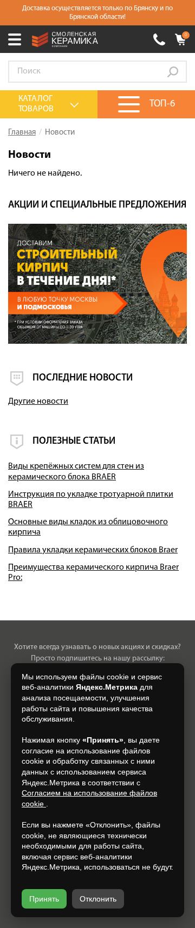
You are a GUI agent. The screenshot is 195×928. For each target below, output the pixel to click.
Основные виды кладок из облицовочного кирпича (88, 527)
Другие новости (38, 401)
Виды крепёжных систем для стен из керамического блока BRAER (76, 471)
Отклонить (98, 898)
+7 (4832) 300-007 (159, 39)
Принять (44, 898)
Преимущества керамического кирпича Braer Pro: (93, 572)
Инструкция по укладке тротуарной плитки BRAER (90, 499)
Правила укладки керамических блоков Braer (93, 550)
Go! (172, 71)
